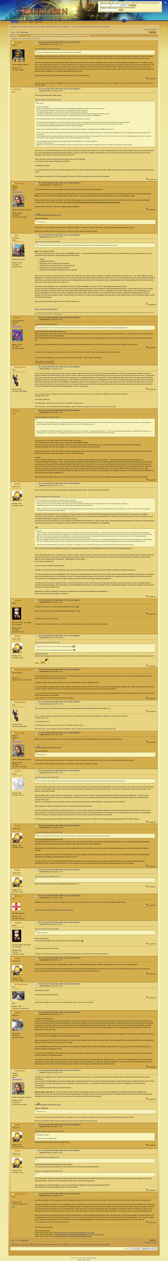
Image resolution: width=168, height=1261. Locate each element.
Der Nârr (18, 42)
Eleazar (17, 1013)
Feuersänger (19, 183)
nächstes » (154, 29)
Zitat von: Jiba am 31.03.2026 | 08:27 (46, 324)
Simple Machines (91, 1258)
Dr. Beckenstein (21, 984)
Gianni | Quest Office (23, 670)
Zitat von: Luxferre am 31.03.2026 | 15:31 (47, 642)
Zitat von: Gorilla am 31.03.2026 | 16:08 (47, 929)
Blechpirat (66, 26)
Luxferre (18, 600)
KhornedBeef (20, 367)
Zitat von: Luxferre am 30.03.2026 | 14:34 (47, 241)
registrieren (127, 3)
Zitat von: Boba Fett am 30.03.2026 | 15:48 (47, 99)
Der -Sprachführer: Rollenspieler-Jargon (48, 215)
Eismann (18, 896)
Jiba (16, 235)
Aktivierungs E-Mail (146, 3)
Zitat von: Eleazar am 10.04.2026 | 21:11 (47, 1157)
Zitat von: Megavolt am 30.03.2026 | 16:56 (47, 48)
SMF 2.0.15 (74, 1258)
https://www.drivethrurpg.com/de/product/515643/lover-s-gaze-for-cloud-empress (79, 1234)
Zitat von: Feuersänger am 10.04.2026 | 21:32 (48, 1171)
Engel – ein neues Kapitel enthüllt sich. (46, 309)
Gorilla (17, 484)
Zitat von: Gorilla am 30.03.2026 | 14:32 (47, 777)
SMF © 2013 (82, 1258)
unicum (17, 771)
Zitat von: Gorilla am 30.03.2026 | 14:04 (47, 417)
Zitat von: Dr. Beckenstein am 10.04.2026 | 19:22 (49, 1131)
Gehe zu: (127, 1248)
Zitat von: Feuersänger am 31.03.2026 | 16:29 (48, 832)
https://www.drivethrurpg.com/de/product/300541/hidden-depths (73, 1236)
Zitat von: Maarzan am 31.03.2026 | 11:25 (47, 496)
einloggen (117, 3)
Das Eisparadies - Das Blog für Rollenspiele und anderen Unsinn (54, 910)
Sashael (17, 318)
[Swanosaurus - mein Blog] (13, 1207)
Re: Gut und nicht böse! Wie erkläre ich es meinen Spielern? (60, 42)
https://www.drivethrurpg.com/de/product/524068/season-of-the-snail (73, 1232)
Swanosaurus (20, 1194)
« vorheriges (146, 29)
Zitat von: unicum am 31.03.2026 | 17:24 (47, 876)
